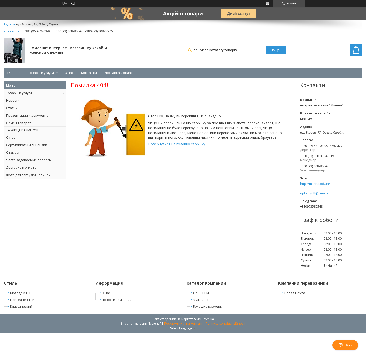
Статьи (12, 108)
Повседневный (22, 299)
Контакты (89, 72)
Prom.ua (208, 319)
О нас (69, 72)
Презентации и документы (27, 115)
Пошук (275, 50)
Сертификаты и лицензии (26, 145)
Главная (13, 72)
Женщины (201, 293)
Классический (21, 306)
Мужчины (200, 299)
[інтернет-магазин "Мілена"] (14, 51)
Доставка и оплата (120, 72)
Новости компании (117, 299)
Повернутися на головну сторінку (176, 144)
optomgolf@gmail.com (316, 193)
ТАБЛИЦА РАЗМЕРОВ (22, 130)
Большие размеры (208, 306)
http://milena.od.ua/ (315, 184)
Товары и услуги (41, 72)
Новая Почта (294, 293)
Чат (349, 345)
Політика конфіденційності (225, 323)
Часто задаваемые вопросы (29, 160)
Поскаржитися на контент (183, 323)
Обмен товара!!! (19, 123)
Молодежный (20, 293)
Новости (13, 100)
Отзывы (12, 152)
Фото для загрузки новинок (28, 175)
